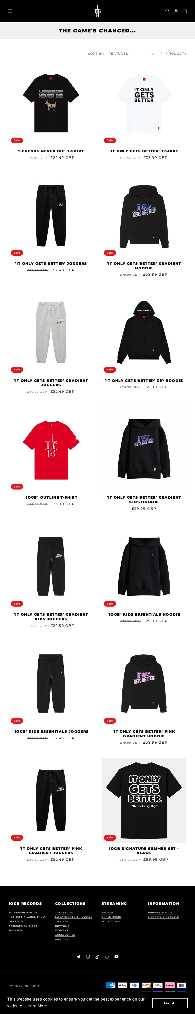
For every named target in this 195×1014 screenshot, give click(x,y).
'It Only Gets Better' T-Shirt (144, 151)
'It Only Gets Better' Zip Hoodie (144, 381)
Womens (61, 930)
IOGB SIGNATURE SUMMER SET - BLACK (144, 851)
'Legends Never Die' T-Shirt (51, 151)
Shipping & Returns (163, 916)
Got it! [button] (170, 1003)
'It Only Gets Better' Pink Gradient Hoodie (144, 733)
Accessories (65, 934)
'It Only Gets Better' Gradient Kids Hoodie (144, 499)
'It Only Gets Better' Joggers (51, 263)
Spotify (108, 912)
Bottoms (62, 926)
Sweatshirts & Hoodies (73, 916)
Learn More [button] (36, 1006)
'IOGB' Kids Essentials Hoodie (144, 614)
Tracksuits (64, 912)
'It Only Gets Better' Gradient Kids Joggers (51, 616)
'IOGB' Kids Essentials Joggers (51, 731)
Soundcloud (111, 921)
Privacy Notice (160, 912)
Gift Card (63, 939)
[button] (167, 11)
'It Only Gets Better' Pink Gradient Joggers (51, 851)
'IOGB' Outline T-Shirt (51, 497)
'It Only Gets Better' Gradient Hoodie (144, 265)
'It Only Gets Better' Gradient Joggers (51, 383)
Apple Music (111, 916)
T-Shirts (61, 921)
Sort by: (96, 53)
